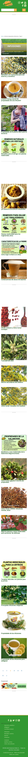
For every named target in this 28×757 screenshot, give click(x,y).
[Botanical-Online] (8, 3)
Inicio (2, 36)
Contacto (6, 740)
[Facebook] (8, 720)
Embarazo (6, 737)
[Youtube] (11, 720)
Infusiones (6, 731)
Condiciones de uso (8, 752)
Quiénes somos (8, 742)
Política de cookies (14, 754)
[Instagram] (16, 720)
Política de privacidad (19, 752)
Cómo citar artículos (9, 744)
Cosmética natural (8, 729)
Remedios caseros (9, 733)
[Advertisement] (14, 25)
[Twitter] (14, 720)
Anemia (6, 735)
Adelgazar (6, 727)
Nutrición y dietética (9, 725)
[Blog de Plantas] (19, 720)
